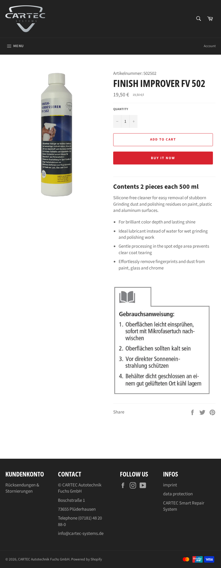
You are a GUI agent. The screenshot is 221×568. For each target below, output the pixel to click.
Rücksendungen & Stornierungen (22, 488)
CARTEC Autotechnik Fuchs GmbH (44, 559)
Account (210, 46)
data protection (178, 494)
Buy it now (163, 158)
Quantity (120, 109)
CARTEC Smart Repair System (183, 506)
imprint (170, 485)
